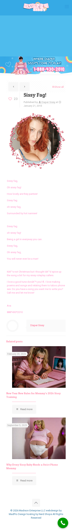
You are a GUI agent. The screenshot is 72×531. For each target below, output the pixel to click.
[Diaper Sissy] (36, 6)
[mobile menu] (67, 6)
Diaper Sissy (48, 102)
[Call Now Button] (63, 523)
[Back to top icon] (36, 503)
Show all (59, 86)
